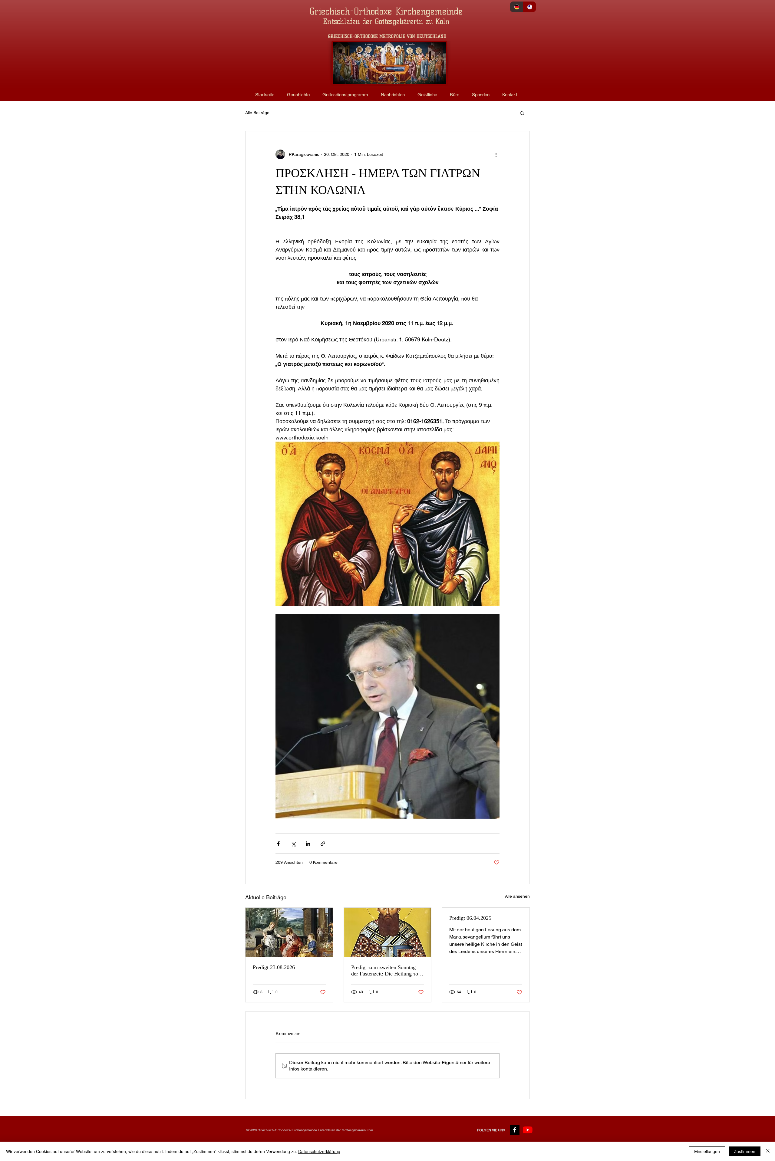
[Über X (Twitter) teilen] (293, 844)
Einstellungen (707, 1151)
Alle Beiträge (257, 112)
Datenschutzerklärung (319, 1151)
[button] (522, 112)
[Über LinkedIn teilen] (308, 844)
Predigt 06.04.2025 (470, 918)
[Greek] (529, 7)
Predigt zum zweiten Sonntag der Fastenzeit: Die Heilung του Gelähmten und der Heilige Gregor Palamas (386, 970)
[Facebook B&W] (514, 1130)
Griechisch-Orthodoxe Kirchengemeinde (386, 11)
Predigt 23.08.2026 (274, 967)
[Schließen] (767, 1151)
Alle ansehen (517, 896)
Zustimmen (744, 1151)
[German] (516, 7)
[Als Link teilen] (323, 844)
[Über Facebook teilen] (278, 844)
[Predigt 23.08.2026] (289, 932)
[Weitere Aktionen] (496, 154)
